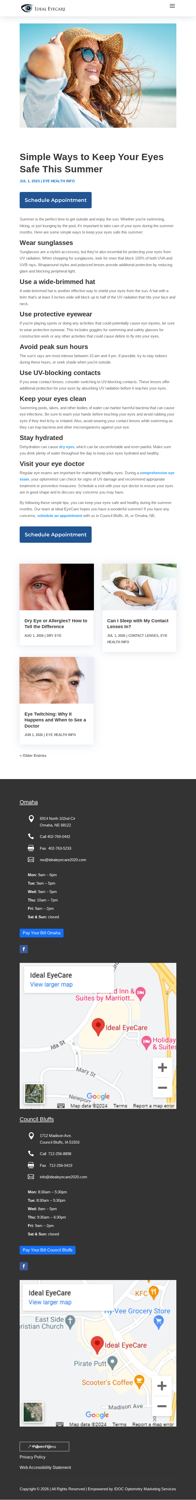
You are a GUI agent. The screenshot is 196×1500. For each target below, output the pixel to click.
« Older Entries (33, 755)
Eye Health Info (59, 181)
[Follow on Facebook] (24, 949)
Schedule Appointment (56, 200)
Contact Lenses (143, 636)
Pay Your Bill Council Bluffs (47, 1250)
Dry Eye (54, 636)
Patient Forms (44, 1446)
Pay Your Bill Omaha (41, 933)
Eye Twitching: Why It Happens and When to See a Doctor (55, 720)
